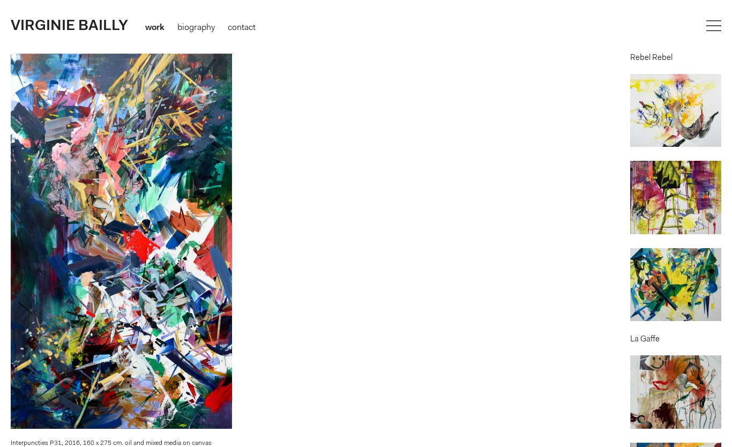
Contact (242, 28)
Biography (196, 28)
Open (713, 25)
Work (155, 28)
